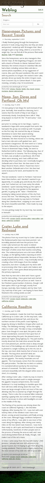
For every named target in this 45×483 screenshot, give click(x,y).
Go (38, 24)
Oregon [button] (5, 20)
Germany (19, 54)
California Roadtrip (17, 307)
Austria (4, 54)
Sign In (40, 9)
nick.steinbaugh (13, 3)
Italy (10, 54)
